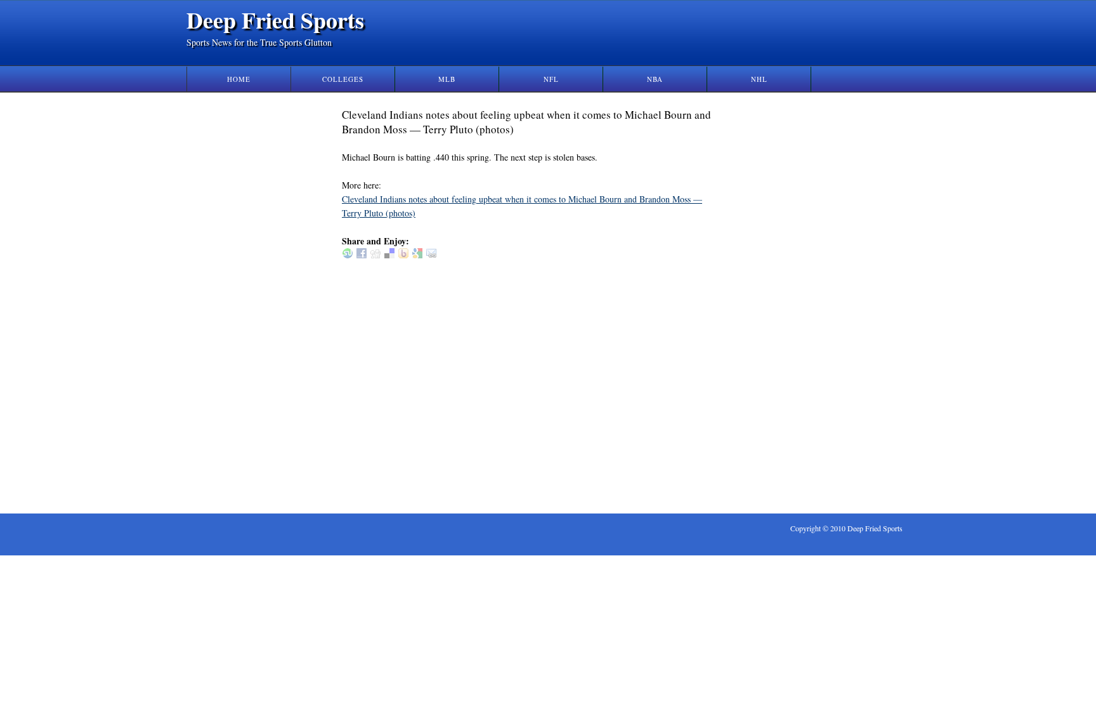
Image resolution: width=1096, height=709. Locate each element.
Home (239, 79)
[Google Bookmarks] (417, 255)
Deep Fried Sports (275, 19)
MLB (446, 79)
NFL (551, 79)
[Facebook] (361, 255)
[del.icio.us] (389, 255)
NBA (655, 79)
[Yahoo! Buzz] (403, 255)
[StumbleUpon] (347, 255)
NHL (759, 79)
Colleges (342, 79)
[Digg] (375, 255)
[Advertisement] (787, 297)
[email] (431, 255)
